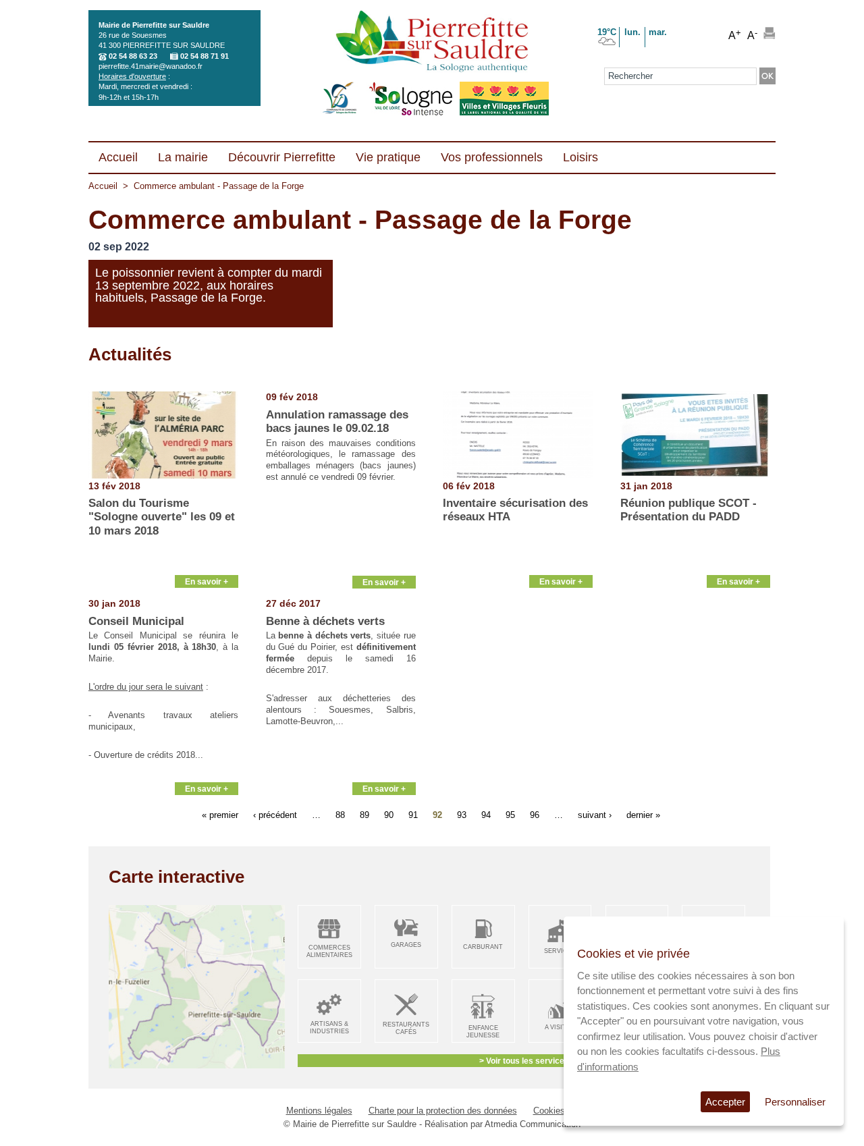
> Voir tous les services (524, 1060)
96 (534, 814)
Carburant (483, 947)
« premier (220, 814)
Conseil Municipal (136, 621)
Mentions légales (319, 1111)
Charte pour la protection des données (443, 1111)
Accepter (725, 1102)
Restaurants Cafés (406, 1028)
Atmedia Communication (532, 1124)
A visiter (560, 1027)
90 (389, 814)
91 (413, 814)
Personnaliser (795, 1102)
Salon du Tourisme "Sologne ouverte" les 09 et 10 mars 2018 (161, 517)
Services (560, 951)
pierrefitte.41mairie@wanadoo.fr (150, 66)
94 (486, 814)
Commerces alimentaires (329, 951)
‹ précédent (275, 814)
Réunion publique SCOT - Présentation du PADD (688, 510)
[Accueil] (431, 42)
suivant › (595, 814)
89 (364, 814)
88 (340, 814)
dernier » (643, 814)
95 (510, 814)
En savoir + (206, 581)
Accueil (102, 186)
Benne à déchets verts (325, 621)
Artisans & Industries (329, 1027)
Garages (406, 945)
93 (461, 814)
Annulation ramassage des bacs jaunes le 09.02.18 (337, 421)
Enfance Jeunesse (483, 1032)
